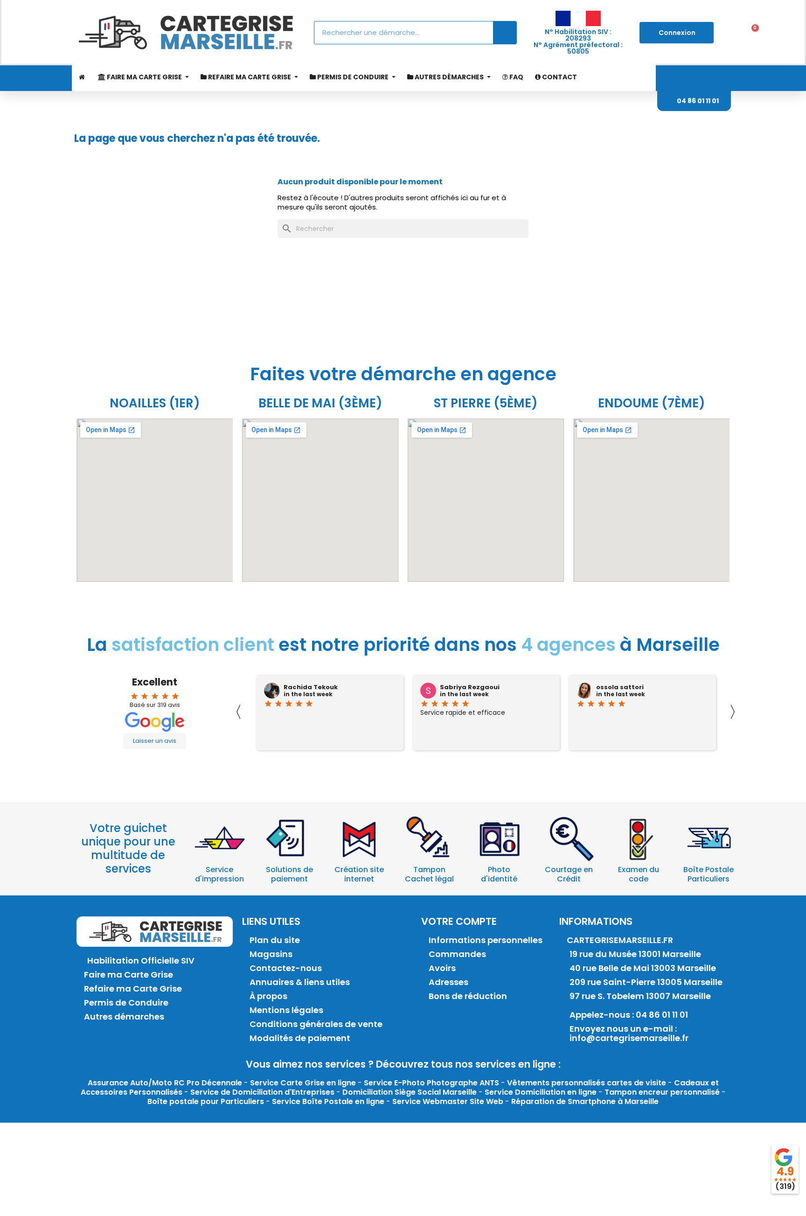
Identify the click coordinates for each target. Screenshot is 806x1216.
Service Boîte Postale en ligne (328, 1101)
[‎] (81, 77)
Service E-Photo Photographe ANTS (431, 1082)
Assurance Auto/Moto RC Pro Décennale (165, 1082)
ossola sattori (620, 687)
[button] (694, 101)
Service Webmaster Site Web (447, 1101)
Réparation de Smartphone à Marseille (585, 1101)
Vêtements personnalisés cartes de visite (586, 1082)
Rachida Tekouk (311, 687)
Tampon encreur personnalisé (662, 1092)
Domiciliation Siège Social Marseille (409, 1092)
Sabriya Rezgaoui (470, 687)
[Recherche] (504, 32)
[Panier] (752, 32)
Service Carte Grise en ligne (303, 1082)
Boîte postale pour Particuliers (205, 1101)
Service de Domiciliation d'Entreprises (262, 1092)
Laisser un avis (154, 741)
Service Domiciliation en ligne (541, 1092)
